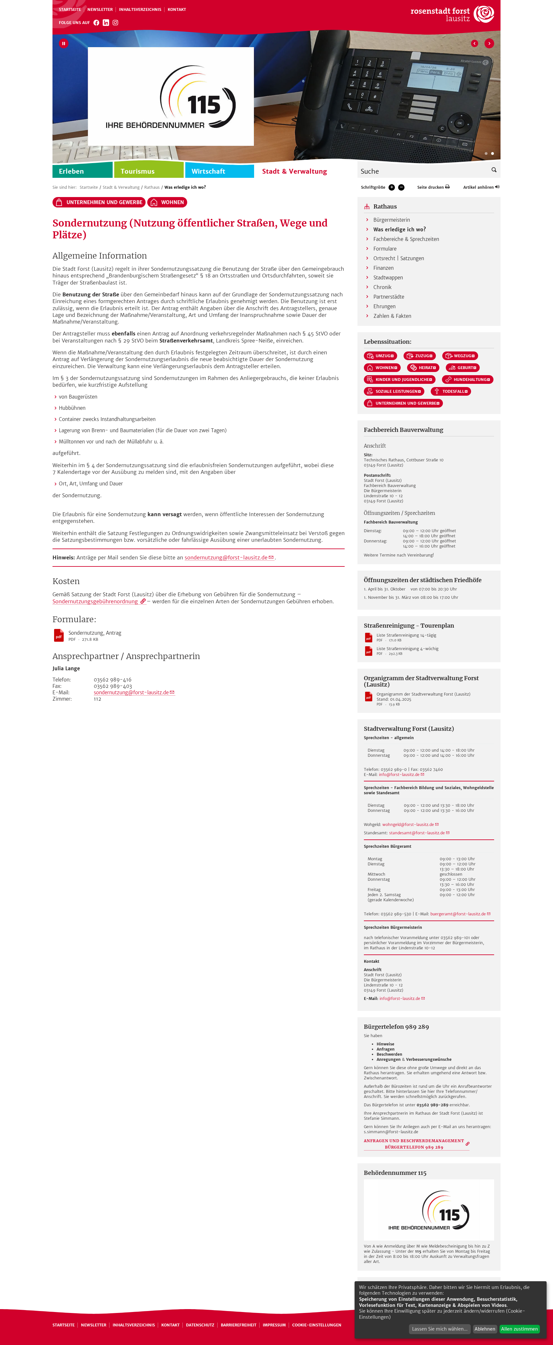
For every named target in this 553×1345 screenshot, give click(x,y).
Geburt (465, 367)
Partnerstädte (388, 297)
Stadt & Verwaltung (121, 187)
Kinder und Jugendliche (402, 379)
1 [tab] (486, 154)
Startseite (70, 9)
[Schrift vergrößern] (392, 187)
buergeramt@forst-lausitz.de (458, 914)
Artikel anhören (478, 187)
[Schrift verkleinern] (401, 187)
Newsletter (100, 9)
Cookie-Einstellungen (316, 1325)
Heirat (426, 367)
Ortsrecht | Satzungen (398, 258)
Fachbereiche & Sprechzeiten (406, 239)
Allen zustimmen (519, 1329)
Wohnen (172, 202)
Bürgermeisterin (391, 220)
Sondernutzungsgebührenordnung (96, 601)
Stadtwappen (388, 278)
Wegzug (462, 355)
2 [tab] (492, 154)
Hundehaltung (470, 379)
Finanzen (383, 268)
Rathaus (152, 187)
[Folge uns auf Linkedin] (106, 22)
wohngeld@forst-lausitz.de (408, 824)
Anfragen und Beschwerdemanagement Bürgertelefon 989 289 (414, 1144)
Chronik (382, 287)
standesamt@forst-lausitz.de (417, 832)
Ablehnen (485, 1329)
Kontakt (177, 9)
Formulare (385, 249)
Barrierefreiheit (238, 1325)
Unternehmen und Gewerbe (104, 202)
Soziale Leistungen (397, 391)
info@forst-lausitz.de (399, 774)
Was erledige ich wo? (185, 187)
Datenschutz (200, 1325)
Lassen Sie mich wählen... (440, 1329)
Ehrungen (384, 306)
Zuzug (422, 355)
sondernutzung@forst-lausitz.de (226, 557)
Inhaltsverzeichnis (140, 9)
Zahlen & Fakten (392, 316)
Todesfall (453, 391)
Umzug (383, 355)
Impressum (274, 1325)
